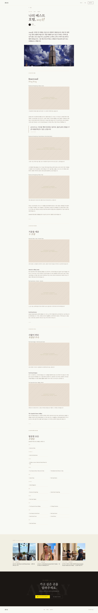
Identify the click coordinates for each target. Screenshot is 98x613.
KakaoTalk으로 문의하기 (43, 596)
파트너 (81, 2)
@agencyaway (58, 596)
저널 (85, 2)
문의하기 (90, 2)
